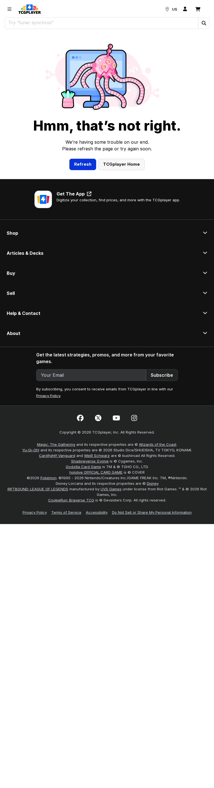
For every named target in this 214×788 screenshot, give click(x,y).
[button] (203, 23)
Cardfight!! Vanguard (57, 455)
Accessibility (97, 512)
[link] (29, 9)
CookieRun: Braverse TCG (71, 500)
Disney (153, 483)
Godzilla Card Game (83, 466)
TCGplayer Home (121, 164)
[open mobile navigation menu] (9, 9)
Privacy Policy (48, 395)
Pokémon (48, 478)
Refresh (82, 164)
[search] (101, 22)
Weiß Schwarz (97, 455)
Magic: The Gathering (56, 444)
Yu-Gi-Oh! (30, 450)
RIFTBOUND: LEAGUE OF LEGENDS (38, 489)
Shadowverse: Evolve (90, 461)
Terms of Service (66, 512)
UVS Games (111, 489)
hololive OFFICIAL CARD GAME (96, 472)
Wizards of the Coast (157, 444)
